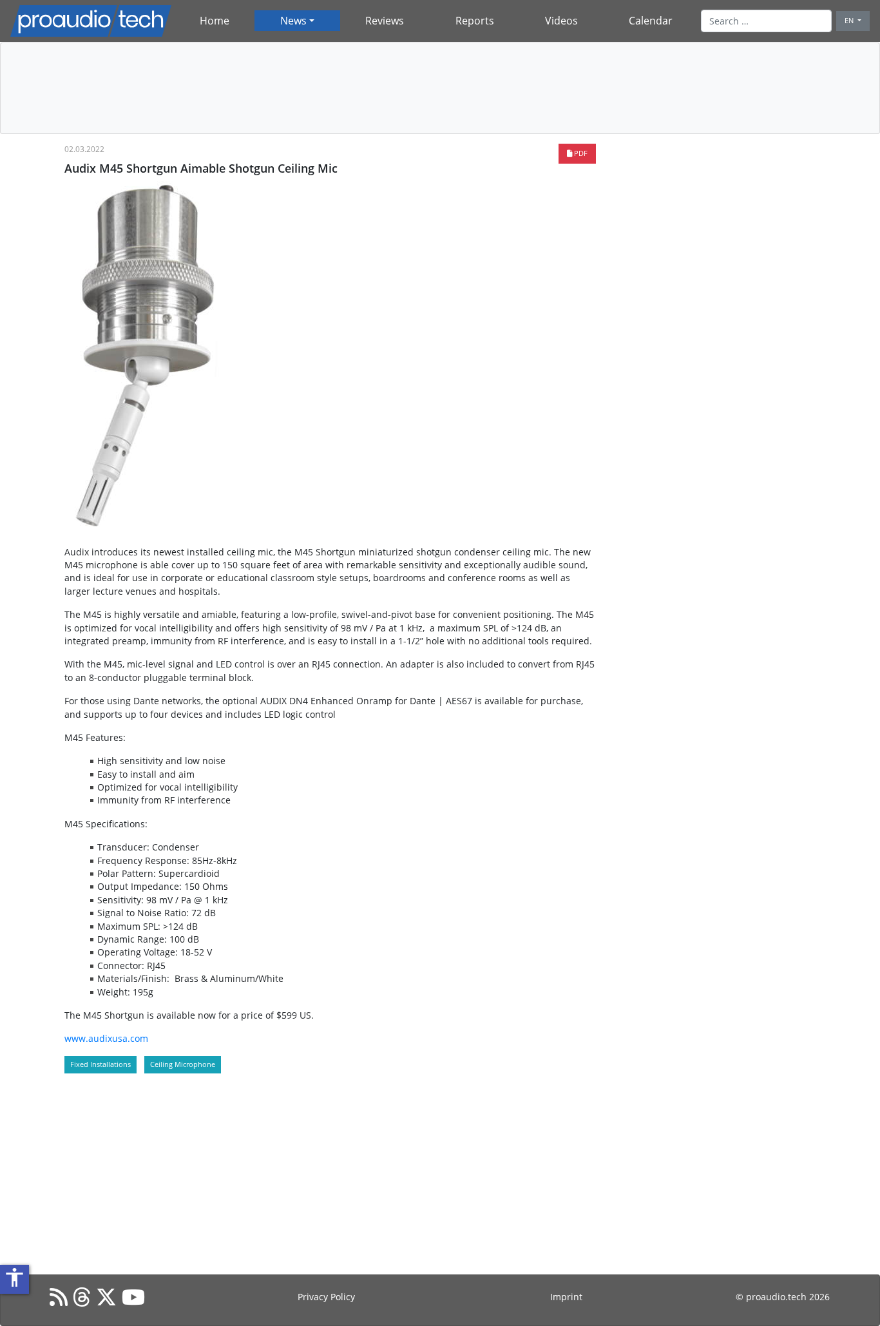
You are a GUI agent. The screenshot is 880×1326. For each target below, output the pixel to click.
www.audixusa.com (106, 1038)
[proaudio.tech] (90, 21)
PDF (580, 153)
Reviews (384, 21)
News (293, 21)
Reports (474, 21)
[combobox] (766, 21)
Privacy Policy (326, 1297)
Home (214, 21)
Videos (561, 21)
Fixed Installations (100, 1064)
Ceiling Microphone (182, 1064)
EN (850, 20)
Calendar (651, 21)
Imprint (566, 1297)
